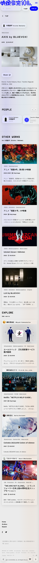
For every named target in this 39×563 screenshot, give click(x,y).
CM (28, 552)
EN (33, 555)
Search (4, 527)
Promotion (23, 552)
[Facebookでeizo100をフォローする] (2, 532)
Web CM (9, 555)
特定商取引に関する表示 (9, 541)
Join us (33, 8)
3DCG (3, 552)
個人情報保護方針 (29, 541)
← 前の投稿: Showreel (35, 559)
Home (4, 522)
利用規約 (20, 541)
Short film (33, 552)
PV (13, 555)
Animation (31, 550)
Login (26, 8)
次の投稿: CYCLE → (3, 559)
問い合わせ (5, 543)
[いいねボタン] (30, 559)
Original (4, 555)
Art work (18, 552)
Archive (4, 524)
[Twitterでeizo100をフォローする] (6, 532)
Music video (25, 550)
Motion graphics (10, 552)
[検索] (3, 8)
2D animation (17, 550)
